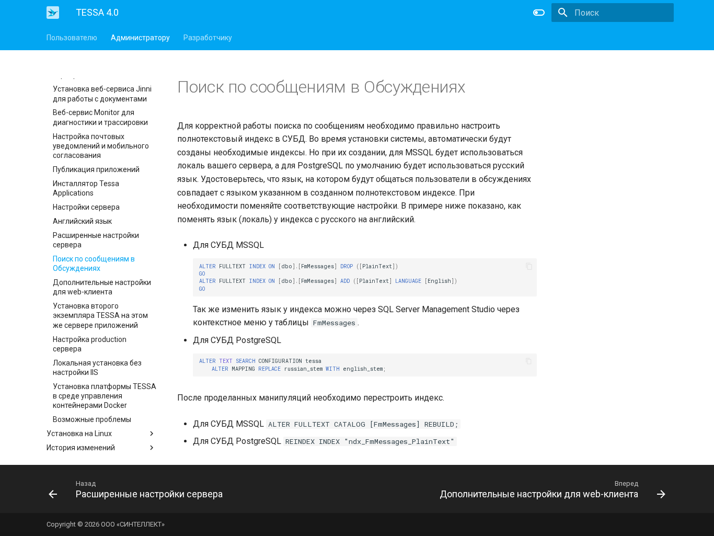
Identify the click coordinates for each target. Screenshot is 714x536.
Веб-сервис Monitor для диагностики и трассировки (100, 117)
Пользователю (72, 37)
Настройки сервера (86, 207)
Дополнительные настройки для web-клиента (102, 287)
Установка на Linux (79, 433)
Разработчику (207, 37)
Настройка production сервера (89, 344)
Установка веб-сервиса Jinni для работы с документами (102, 93)
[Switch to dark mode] (538, 12)
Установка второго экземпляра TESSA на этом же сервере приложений (100, 315)
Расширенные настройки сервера (96, 240)
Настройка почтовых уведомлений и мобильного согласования (101, 145)
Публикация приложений (96, 169)
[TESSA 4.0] (52, 12)
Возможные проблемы (92, 419)
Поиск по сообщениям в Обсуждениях (94, 263)
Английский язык (82, 221)
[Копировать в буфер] (529, 266)
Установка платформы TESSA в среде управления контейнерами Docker (104, 395)
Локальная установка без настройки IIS (97, 368)
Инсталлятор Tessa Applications (86, 188)
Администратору (140, 37)
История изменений (81, 447)
